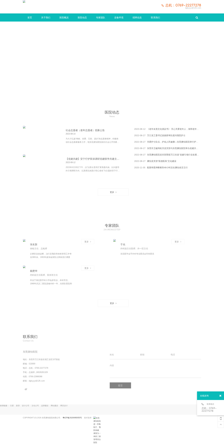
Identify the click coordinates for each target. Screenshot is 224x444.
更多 (34, 130)
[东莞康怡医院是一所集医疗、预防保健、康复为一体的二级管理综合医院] (97, 418)
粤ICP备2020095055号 (72, 418)
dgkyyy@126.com (193, 8)
